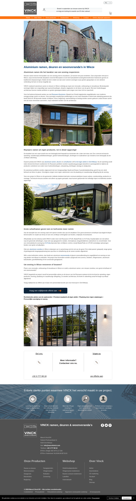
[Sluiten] (134, 498)
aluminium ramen (50, 162)
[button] (110, 13)
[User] (44, 9)
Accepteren (126, 498)
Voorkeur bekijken (114, 498)
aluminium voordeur (36, 249)
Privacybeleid (39, 492)
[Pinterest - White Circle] (110, 425)
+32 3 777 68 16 (52, 448)
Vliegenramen (47, 471)
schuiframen (68, 162)
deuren (59, 162)
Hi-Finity (48, 243)
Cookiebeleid (28, 492)
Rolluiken (46, 474)
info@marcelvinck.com (52, 445)
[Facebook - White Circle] (102, 425)
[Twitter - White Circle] (106, 425)
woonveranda (65, 255)
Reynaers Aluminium (59, 94)
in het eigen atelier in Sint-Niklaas (86, 162)
